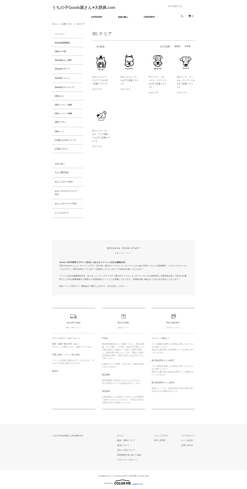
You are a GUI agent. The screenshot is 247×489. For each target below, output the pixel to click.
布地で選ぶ (123, 16)
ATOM (162, 440)
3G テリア (80, 24)
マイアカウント (175, 6)
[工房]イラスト (67, 24)
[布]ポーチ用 (60, 51)
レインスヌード (62, 213)
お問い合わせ (187, 445)
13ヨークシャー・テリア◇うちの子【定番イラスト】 (100, 80)
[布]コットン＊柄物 (63, 113)
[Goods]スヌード (62, 69)
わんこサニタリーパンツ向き (66, 193)
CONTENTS (149, 16)
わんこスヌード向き (64, 182)
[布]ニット (59, 131)
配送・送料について (126, 440)
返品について (123, 445)
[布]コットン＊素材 (63, 104)
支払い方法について (126, 450)
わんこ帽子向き (62, 173)
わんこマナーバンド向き (66, 204)
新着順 (188, 46)
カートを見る (187, 440)
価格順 (177, 46)
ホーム (54, 24)
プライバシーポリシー (127, 460)
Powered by (108, 483)
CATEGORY (96, 16)
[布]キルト (59, 95)
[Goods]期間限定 (62, 42)
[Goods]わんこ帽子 (63, 60)
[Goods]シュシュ (62, 78)
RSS (156, 440)
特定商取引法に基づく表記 (129, 455)
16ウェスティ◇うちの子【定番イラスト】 (129, 80)
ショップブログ (161, 436)
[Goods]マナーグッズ (64, 87)
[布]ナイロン (60, 122)
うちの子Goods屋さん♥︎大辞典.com (83, 8)
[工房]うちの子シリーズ (65, 140)
